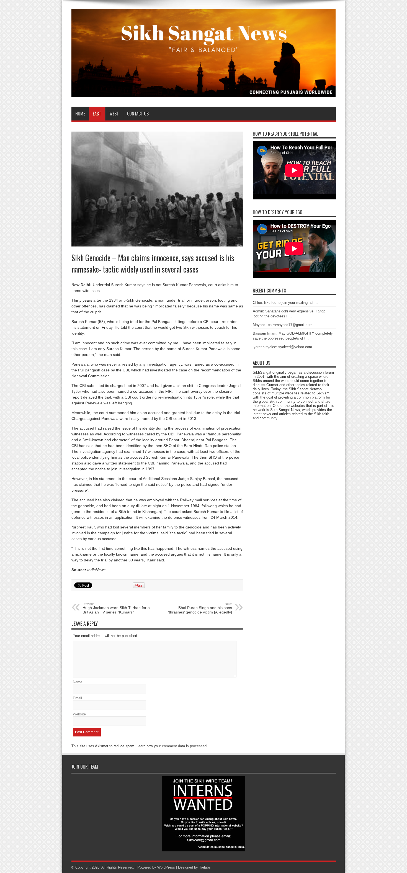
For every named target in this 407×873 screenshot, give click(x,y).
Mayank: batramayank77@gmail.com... (284, 325)
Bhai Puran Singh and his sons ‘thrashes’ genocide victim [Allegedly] (200, 608)
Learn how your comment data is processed (171, 746)
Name (77, 682)
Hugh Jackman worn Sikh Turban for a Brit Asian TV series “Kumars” (116, 608)
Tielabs (205, 867)
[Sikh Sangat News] (203, 92)
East (97, 113)
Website (79, 714)
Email (77, 698)
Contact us (138, 113)
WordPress (166, 867)
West (114, 113)
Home (80, 113)
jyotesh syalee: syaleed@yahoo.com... (284, 347)
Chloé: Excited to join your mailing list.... (285, 303)
